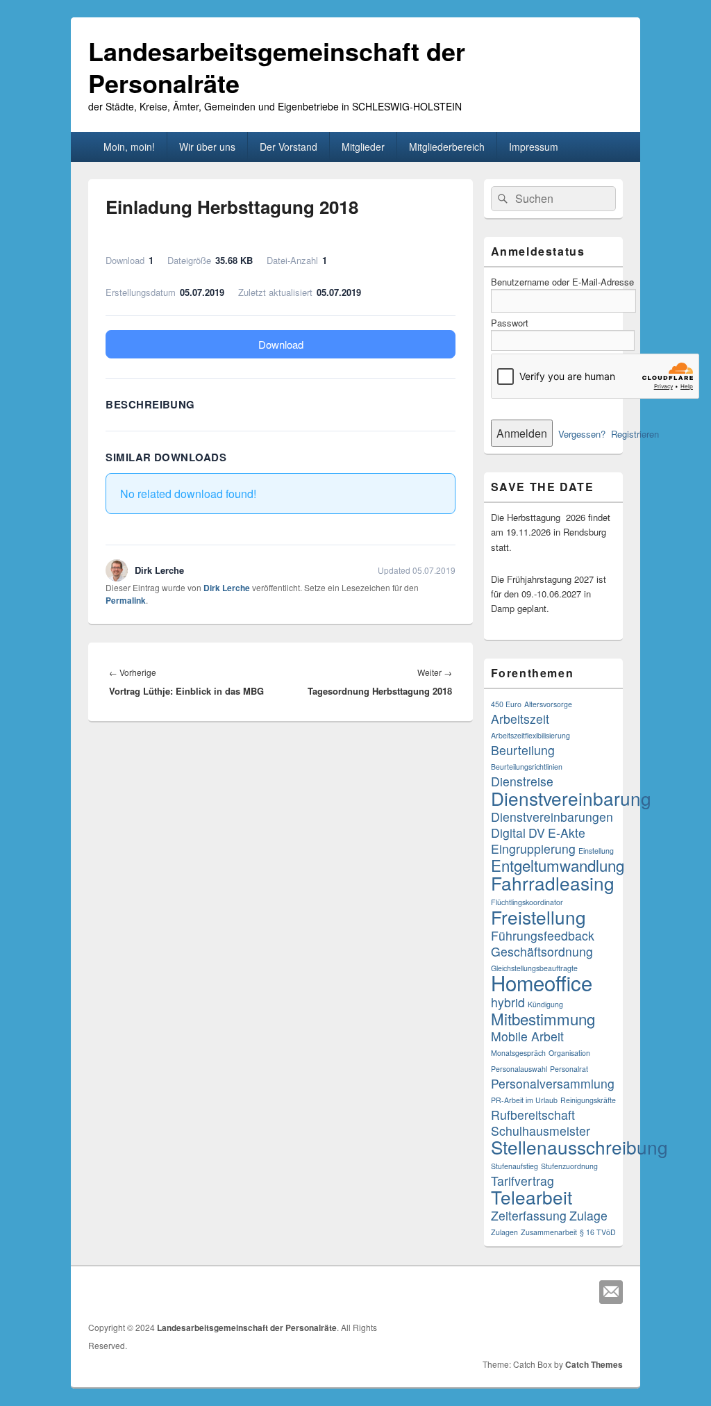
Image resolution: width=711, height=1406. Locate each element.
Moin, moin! (129, 147)
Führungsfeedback (542, 935)
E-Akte (566, 832)
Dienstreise (522, 781)
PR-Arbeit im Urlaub (524, 1100)
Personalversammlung (552, 1083)
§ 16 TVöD (598, 1232)
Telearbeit (531, 1196)
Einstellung (596, 850)
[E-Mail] (611, 1292)
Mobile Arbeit (527, 1036)
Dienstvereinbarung (571, 798)
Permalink (126, 600)
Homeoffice (541, 982)
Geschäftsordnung (542, 951)
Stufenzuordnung (569, 1166)
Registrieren (635, 433)
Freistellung (538, 916)
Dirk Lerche (226, 587)
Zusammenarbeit (549, 1232)
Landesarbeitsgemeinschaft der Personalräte (276, 67)
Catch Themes (594, 1364)
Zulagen (504, 1232)
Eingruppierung (533, 848)
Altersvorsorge (548, 704)
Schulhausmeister (540, 1130)
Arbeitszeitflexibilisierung (530, 735)
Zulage (588, 1215)
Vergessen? (581, 433)
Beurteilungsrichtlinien (526, 766)
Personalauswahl (519, 1069)
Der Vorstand (288, 147)
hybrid (508, 1002)
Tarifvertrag (522, 1180)
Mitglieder (363, 147)
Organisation (569, 1053)
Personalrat (569, 1069)
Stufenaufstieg (514, 1166)
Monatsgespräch (518, 1053)
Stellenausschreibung (579, 1146)
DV (536, 832)
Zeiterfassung (529, 1215)
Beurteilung (523, 750)
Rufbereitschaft (533, 1114)
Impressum (533, 147)
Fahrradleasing (552, 882)
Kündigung (545, 1004)
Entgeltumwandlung (557, 865)
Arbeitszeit (520, 718)
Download (280, 344)
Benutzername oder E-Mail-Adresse (562, 281)
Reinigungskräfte (588, 1100)
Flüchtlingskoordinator (527, 902)
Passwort (509, 322)
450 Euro (506, 704)
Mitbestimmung (543, 1018)
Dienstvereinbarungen (552, 816)
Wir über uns (207, 147)
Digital (508, 832)
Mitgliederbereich (447, 147)
